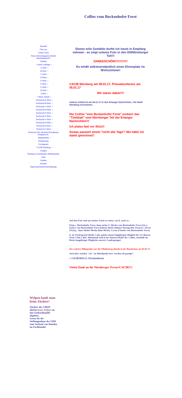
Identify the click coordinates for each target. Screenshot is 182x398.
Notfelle (43, 61)
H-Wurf (43, 90)
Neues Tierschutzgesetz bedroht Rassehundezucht (43, 57)
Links (43, 157)
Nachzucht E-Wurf (43, 113)
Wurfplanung (43, 141)
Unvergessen (43, 144)
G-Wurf (43, 87)
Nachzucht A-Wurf (43, 100)
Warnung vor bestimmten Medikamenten (43, 154)
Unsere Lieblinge (43, 65)
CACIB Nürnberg (43, 147)
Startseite (43, 46)
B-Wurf (43, 71)
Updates (43, 160)
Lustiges (43, 151)
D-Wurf (43, 77)
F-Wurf (43, 84)
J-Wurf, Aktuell (43, 97)
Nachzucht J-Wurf (43, 129)
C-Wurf (43, 74)
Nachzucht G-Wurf (43, 119)
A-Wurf (43, 68)
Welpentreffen (43, 138)
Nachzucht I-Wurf (43, 126)
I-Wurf (43, 94)
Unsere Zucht (43, 53)
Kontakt (43, 163)
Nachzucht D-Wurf (43, 110)
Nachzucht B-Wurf (43, 103)
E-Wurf (43, 81)
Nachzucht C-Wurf (43, 106)
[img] (43, 25)
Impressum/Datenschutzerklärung (43, 167)
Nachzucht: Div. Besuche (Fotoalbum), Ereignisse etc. (43, 133)
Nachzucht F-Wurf (43, 116)
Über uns (43, 49)
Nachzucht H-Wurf (43, 123)
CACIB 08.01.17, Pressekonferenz (87, 258)
